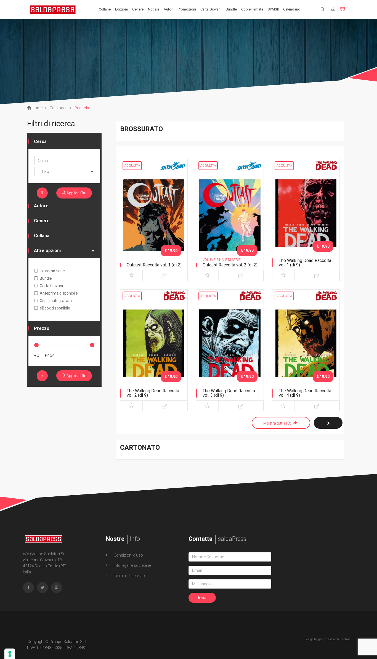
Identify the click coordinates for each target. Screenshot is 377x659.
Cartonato (140, 447)
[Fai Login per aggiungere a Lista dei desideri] (131, 275)
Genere (138, 9)
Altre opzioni (47, 250)
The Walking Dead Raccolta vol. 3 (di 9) (229, 393)
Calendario (291, 9)
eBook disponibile (55, 308)
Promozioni (187, 9)
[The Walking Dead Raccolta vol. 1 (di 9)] (306, 219)
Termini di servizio (129, 575)
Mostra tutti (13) (277, 423)
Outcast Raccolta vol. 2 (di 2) (230, 265)
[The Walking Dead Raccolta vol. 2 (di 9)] (154, 349)
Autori (168, 9)
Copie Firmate (252, 9)
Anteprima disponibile (59, 293)
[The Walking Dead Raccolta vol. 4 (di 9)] (306, 349)
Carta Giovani (210, 9)
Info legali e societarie (132, 565)
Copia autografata (56, 300)
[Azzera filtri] (42, 193)
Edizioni (121, 9)
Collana (41, 235)
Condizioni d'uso (128, 555)
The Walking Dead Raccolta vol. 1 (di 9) (305, 263)
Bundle (231, 9)
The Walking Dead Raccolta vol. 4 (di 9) (305, 393)
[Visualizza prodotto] (165, 275)
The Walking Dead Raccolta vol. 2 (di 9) (153, 393)
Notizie (153, 9)
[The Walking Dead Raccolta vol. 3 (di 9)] (230, 349)
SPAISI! (273, 9)
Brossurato (141, 129)
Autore (41, 205)
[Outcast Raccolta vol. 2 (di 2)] (230, 219)
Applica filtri (76, 193)
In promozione (52, 271)
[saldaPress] (52, 9)
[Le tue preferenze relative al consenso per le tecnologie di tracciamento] (9, 654)
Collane (105, 9)
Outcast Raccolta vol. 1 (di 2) (154, 265)
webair (345, 639)
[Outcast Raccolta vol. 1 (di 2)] (154, 219)
